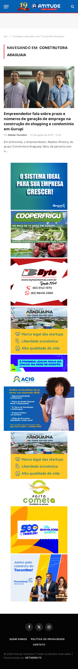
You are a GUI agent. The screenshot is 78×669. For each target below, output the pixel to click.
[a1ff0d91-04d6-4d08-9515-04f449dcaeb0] (39, 600)
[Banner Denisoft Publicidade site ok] (39, 208)
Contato (39, 644)
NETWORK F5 (33, 657)
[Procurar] (72, 6)
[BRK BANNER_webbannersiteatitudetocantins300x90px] (39, 370)
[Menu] (6, 6)
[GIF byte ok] (39, 304)
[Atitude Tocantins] (39, 6)
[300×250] (39, 552)
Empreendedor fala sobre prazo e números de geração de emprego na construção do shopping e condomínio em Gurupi (39, 121)
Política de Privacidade (48, 639)
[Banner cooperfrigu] (39, 256)
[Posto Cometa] (39, 504)
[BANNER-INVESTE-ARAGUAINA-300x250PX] (39, 352)
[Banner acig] (39, 429)
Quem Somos (18, 639)
